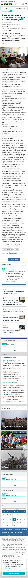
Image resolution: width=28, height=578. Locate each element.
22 (14, 522)
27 (7, 525)
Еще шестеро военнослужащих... (11, 378)
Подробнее (9, 545)
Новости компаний (22, 535)
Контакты (4, 529)
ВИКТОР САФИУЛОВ (11, 268)
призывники (5, 247)
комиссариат (13, 247)
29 (14, 525)
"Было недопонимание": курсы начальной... (14, 362)
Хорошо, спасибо (14, 573)
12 (4, 519)
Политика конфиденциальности (9, 535)
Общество (4, 11)
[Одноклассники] (12, 253)
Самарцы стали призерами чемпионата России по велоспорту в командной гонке (11, 319)
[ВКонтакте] (10, 253)
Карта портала (18, 532)
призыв (19, 244)
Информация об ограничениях (20, 529)
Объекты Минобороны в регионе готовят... (13, 385)
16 (17, 519)
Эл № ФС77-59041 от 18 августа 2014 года (13, 553)
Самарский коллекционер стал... (11, 372)
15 (14, 519)
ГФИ (15, 244)
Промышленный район (7, 249)
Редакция (9, 529)
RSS (12, 532)
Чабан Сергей (9, 244)
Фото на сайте (6, 408)
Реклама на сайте (6, 532)
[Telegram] (14, 253)
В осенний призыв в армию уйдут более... (13, 396)
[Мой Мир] (16, 253)
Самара (16, 249)
